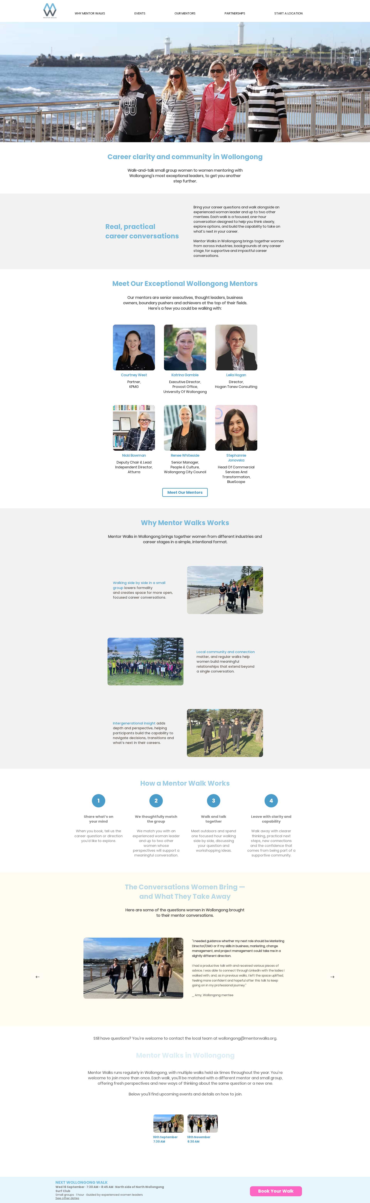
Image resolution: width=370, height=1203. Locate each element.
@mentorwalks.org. (258, 1038)
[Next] (332, 977)
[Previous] (37, 977)
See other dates (67, 1198)
